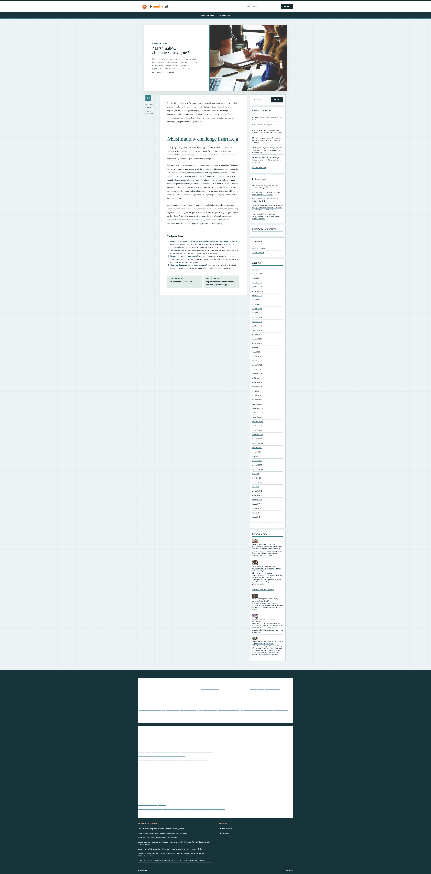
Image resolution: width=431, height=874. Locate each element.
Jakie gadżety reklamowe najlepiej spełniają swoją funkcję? (163, 780)
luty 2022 (255, 361)
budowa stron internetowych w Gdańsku (234, 688)
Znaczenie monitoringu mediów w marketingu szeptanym (162, 788)
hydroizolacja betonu (273, 138)
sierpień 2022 (257, 348)
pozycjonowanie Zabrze (149, 709)
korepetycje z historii (255, 693)
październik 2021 (258, 378)
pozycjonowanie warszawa (256, 706)
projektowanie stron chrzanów (256, 709)
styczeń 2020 (257, 430)
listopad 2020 (257, 404)
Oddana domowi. (177, 250)
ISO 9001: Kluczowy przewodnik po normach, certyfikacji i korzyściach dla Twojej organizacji (171, 860)
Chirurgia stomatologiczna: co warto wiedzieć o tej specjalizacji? (161, 829)
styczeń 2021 (257, 400)
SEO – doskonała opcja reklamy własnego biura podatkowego (164, 817)
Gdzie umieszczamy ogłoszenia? (263, 125)
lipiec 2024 (256, 300)
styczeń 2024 (257, 317)
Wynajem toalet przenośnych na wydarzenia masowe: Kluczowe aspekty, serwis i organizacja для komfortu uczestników (189, 792)
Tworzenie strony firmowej (149, 763)
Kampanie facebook (230, 693)
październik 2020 (258, 408)
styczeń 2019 (257, 460)
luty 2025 (255, 278)
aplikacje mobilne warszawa (189, 688)
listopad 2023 (257, 321)
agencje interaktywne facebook (164, 688)
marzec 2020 (257, 426)
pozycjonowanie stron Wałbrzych (169, 706)
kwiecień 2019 (257, 447)
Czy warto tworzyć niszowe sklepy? (153, 739)
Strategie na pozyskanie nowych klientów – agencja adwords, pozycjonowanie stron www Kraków (267, 150)
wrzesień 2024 (257, 291)
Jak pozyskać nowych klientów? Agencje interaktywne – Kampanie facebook (203, 241)
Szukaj (287, 6)
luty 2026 (255, 269)
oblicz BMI (185, 698)
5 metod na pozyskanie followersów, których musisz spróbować (165, 772)
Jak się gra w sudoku (208, 693)
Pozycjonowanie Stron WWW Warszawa (231, 706)
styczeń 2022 (257, 365)
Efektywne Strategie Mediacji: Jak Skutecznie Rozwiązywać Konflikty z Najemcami (173, 759)
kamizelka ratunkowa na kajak (263, 589)
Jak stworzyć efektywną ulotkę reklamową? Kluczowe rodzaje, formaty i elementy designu (266, 216)
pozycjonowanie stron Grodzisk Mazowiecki (217, 702)
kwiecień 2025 (257, 274)
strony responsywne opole (241, 713)
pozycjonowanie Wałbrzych (279, 706)
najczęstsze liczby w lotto (173, 698)
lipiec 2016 (256, 517)
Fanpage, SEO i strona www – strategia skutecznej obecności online (162, 833)
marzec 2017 (257, 508)
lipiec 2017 (256, 504)
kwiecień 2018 (257, 478)
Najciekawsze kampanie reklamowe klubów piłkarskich (161, 735)
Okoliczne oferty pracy (148, 776)
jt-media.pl (142, 870)
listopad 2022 (257, 339)
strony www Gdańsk (274, 713)
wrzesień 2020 (257, 413)
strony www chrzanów (260, 713)
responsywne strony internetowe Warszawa (176, 713)
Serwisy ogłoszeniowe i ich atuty (152, 767)
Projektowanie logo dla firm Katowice (219, 709)
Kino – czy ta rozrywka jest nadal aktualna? (188, 265)
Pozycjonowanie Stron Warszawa (147, 706)
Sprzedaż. (142, 784)
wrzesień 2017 (257, 495)
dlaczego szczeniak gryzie (162, 692)
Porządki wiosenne (259, 167)
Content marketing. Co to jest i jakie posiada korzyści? (161, 755)
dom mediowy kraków (188, 693)
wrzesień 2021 (257, 382)
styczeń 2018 (257, 491)
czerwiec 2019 (257, 443)
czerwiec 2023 (257, 330)
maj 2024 (255, 304)
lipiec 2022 (256, 352)
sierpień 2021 (257, 387)
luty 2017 (255, 513)
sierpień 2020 (257, 417)
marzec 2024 (257, 308)
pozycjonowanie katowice (241, 697)
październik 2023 (258, 326)
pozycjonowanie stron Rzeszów (278, 702)
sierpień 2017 (257, 500)
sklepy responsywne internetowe (213, 713)
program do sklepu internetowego (180, 709)
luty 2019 (255, 456)
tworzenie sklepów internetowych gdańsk (177, 717)
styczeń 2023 (257, 335)
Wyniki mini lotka (234, 717)
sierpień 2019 (257, 439)
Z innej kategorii (225, 15)
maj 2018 (255, 473)
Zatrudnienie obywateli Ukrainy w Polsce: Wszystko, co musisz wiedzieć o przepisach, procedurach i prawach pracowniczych (191, 796)
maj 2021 (255, 391)
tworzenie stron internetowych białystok (209, 718)
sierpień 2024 (257, 295)
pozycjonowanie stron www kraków (199, 706)
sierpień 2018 (257, 465)
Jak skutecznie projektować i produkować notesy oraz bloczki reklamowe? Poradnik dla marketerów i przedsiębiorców (267, 207)
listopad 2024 (257, 282)
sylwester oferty (271, 117)
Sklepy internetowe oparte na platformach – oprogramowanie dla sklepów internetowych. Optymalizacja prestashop (267, 643)
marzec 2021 (257, 395)
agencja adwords (145, 688)
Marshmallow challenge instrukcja (202, 138)
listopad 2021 (257, 374)
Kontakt (289, 870)
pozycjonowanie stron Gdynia (183, 702)
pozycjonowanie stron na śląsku (250, 702)
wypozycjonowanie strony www (261, 718)
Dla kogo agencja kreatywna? (150, 812)
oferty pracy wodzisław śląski (210, 697)
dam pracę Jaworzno (265, 688)
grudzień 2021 (257, 369)
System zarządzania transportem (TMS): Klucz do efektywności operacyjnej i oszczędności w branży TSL (183, 743)
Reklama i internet (207, 15)
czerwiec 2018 (257, 469)
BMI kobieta (210, 688)
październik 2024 (258, 287)
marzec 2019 (257, 452)
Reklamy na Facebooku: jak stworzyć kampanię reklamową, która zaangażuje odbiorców (266, 160)
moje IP (161, 697)
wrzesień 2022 (257, 343)
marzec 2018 (257, 482)
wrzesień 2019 (257, 434)
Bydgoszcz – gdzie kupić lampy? (184, 256)
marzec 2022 (257, 356)
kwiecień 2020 (257, 421)
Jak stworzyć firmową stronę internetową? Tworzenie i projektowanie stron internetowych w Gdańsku (181, 808)
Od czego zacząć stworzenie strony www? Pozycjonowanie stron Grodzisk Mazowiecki (175, 751)
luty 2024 (255, 313)
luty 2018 (255, 487)
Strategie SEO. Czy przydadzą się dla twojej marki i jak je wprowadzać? (168, 800)
